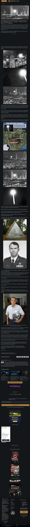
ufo (15, 353)
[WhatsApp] (24, 357)
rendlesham (11, 353)
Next (27, 3)
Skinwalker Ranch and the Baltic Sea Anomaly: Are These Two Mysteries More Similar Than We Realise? (15, 377)
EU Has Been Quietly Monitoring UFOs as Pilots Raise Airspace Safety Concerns (5, 377)
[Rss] (16, 394)
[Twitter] (12, 394)
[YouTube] (20, 394)
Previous (3, 3)
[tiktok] (7, 521)
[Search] (6, 1)
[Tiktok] (18, 394)
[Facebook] (17, 357)
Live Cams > (12, 503)
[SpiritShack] (15, 386)
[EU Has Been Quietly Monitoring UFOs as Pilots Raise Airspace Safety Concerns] (5, 371)
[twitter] (4, 521)
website (6, 291)
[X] (19, 357)
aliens (5, 353)
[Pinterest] (28, 357)
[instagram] (6, 521)
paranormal (7, 353)
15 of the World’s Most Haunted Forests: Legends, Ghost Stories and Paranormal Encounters (24, 377)
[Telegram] (26, 357)
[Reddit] (23, 357)
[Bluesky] (21, 357)
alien (3, 353)
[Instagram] (14, 394)
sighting (14, 353)
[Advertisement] (15, 40)
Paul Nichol (10, 360)
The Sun (6, 29)
